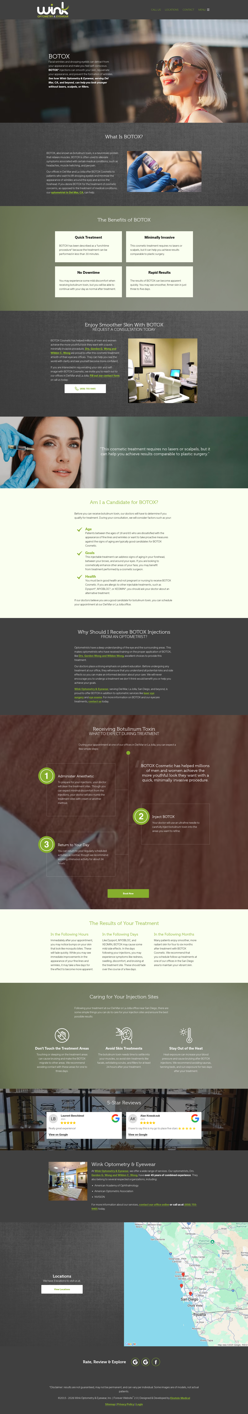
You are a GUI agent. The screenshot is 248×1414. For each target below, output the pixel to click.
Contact (188, 10)
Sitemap (110, 1404)
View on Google (58, 1134)
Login (139, 1404)
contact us (94, 701)
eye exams (95, 697)
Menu (202, 9)
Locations (172, 10)
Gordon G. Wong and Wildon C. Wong (114, 1175)
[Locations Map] (186, 1283)
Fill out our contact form (104, 375)
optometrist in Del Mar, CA (67, 192)
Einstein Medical (180, 1398)
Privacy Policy (125, 1404)
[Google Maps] (135, 1362)
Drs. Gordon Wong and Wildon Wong (101, 655)
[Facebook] (156, 1362)
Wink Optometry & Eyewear (91, 688)
